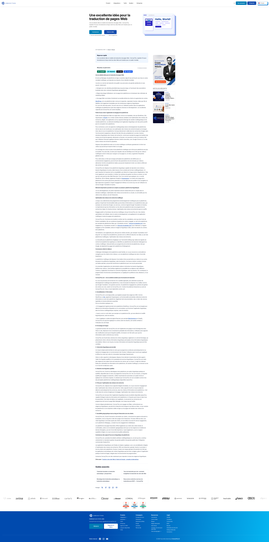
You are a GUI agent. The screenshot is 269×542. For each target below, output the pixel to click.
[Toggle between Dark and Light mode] (234, 3)
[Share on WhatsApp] (113, 487)
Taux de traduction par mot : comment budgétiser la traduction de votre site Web (135, 472)
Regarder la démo (111, 526)
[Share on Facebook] (105, 487)
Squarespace (125, 178)
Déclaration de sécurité (172, 527)
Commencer (95, 32)
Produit (108, 3)
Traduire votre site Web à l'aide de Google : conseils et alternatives (120, 459)
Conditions (169, 519)
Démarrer (96, 526)
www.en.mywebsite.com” (136, 223)
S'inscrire (251, 3)
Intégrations (116, 3)
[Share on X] (102, 487)
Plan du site (138, 527)
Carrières (138, 525)
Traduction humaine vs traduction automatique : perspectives (106, 472)
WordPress (98, 101)
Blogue (113, 49)
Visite (121, 529)
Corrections (169, 532)
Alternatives (154, 525)
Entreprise (139, 3)
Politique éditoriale (171, 529)
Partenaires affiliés (140, 521)
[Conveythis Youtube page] (107, 539)
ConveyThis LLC (176, 538)
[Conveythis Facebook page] (100, 539)
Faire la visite (110, 32)
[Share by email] (116, 487)
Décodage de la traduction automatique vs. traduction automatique (108, 480)
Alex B (109, 49)
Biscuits (168, 525)
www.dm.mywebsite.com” (124, 225)
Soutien (131, 3)
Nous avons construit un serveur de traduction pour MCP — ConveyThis (133, 480)
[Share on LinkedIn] (109, 487)
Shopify (105, 117)
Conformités (170, 521)
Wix (104, 297)
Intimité (168, 517)
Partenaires (138, 519)
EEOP (168, 523)
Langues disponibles (125, 527)
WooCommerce (132, 318)
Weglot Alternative (155, 523)
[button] (262, 3)
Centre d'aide (154, 519)
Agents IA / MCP (124, 525)
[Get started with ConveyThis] (164, 70)
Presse (137, 523)
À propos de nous (140, 517)
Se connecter (241, 3)
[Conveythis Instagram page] (103, 539)
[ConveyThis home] (8, 3)
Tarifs (125, 3)
